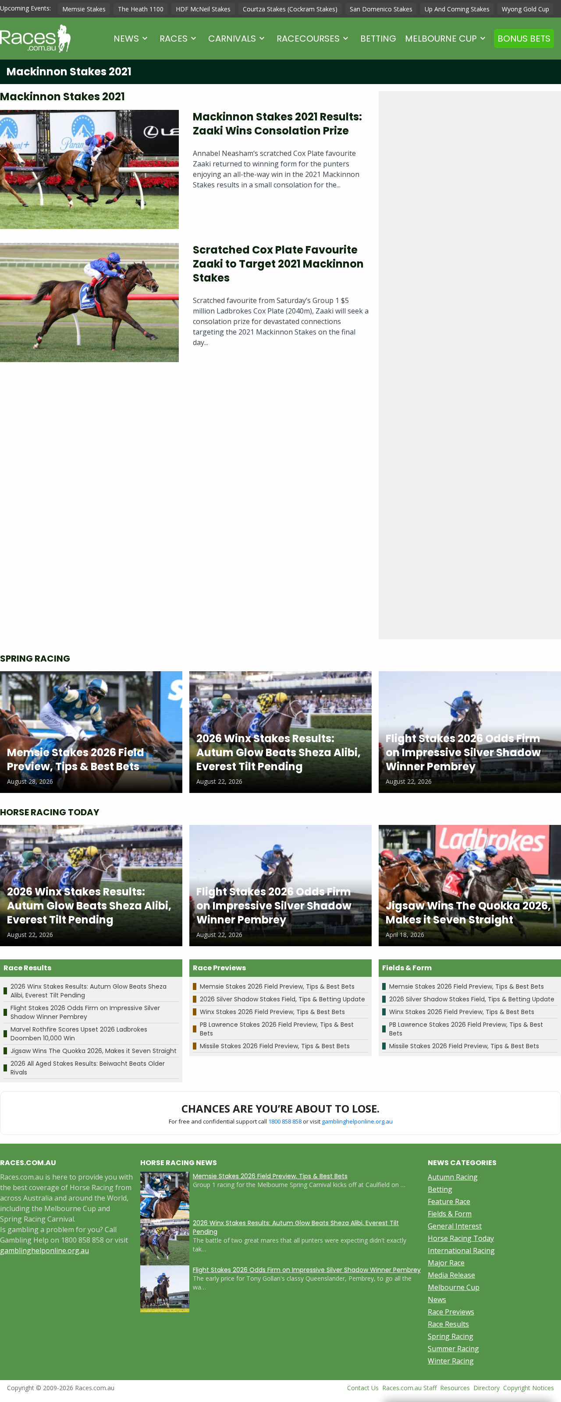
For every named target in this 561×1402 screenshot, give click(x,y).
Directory (486, 1388)
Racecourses (308, 38)
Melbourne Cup (441, 38)
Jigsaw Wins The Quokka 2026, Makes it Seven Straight (94, 1050)
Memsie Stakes (84, 9)
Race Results (448, 1324)
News (126, 38)
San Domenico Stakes (381, 9)
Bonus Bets (523, 38)
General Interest (455, 1226)
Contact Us (363, 1388)
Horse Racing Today (461, 1238)
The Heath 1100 (140, 9)
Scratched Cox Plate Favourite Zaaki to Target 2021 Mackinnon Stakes (278, 264)
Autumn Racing (453, 1177)
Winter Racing (451, 1361)
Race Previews (451, 1312)
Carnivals (232, 38)
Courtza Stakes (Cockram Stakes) (290, 9)
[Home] (35, 39)
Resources (455, 1388)
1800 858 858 (285, 1121)
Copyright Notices (528, 1388)
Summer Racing (453, 1348)
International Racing (461, 1250)
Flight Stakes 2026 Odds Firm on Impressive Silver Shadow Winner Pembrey (85, 1012)
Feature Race (449, 1201)
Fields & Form (450, 1214)
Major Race (446, 1263)
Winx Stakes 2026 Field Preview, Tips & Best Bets (272, 1011)
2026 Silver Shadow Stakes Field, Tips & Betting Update (282, 999)
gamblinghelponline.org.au (357, 1121)
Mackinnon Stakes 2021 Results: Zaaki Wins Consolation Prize (277, 123)
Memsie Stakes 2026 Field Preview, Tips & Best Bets (277, 986)
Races (174, 38)
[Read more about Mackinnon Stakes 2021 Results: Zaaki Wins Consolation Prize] (89, 169)
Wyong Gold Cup (525, 9)
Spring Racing (450, 1336)
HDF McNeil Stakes (203, 9)
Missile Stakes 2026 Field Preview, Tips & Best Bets (275, 1046)
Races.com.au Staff (409, 1388)
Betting (378, 38)
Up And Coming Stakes (457, 9)
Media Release (451, 1275)
